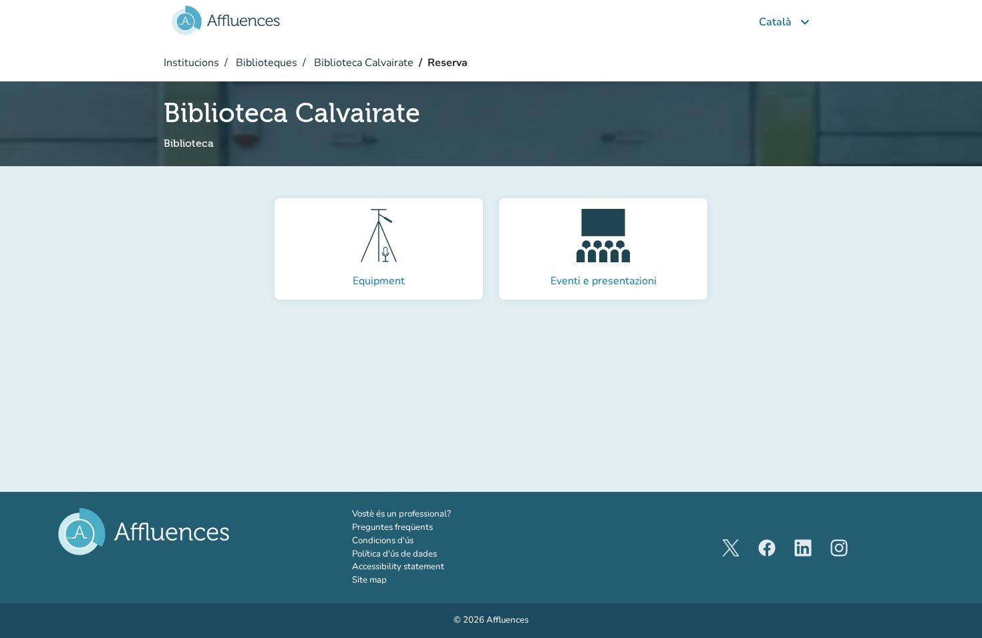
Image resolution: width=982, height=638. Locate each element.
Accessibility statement (398, 567)
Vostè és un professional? (420, 514)
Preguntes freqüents (392, 527)
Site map (369, 580)
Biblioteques (265, 62)
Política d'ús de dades (394, 554)
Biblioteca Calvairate (362, 62)
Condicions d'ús (383, 541)
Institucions (191, 62)
